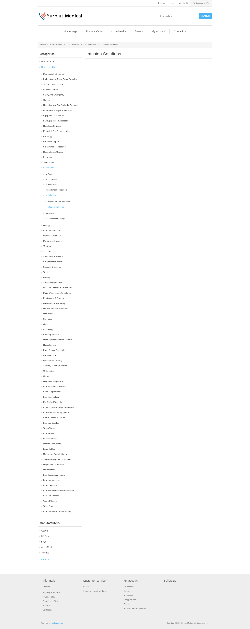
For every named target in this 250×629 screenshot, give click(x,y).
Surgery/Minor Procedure (54, 147)
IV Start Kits (50, 184)
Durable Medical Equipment (56, 308)
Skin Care (47, 319)
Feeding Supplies (51, 334)
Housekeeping (49, 345)
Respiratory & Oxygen (53, 152)
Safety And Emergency (53, 95)
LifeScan (45, 536)
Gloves (46, 100)
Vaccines (47, 251)
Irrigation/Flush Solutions (59, 201)
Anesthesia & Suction (53, 256)
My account (158, 31)
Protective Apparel (51, 141)
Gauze (46, 376)
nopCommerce (57, 623)
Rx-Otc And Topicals (52, 402)
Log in (172, 3)
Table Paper (48, 506)
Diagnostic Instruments (53, 74)
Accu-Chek (47, 547)
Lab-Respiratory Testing (54, 475)
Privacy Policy (49, 597)
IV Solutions (50, 195)
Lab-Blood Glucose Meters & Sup (58, 490)
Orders (127, 591)
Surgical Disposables (52, 282)
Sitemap (46, 587)
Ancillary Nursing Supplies (55, 366)
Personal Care (49, 355)
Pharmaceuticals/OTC (53, 236)
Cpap (45, 324)
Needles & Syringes (52, 126)
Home (43, 44)
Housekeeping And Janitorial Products (60, 105)
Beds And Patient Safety (54, 303)
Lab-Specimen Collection (54, 386)
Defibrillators (49, 470)
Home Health (118, 31)
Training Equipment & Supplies (57, 459)
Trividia (45, 552)
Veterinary (48, 246)
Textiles (46, 272)
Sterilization (48, 162)
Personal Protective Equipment (57, 288)
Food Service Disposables (55, 350)
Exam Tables (49, 449)
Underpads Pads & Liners (55, 454)
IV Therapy (48, 329)
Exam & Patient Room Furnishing (58, 407)
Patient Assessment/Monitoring (57, 293)
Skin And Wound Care (53, 84)
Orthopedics (48, 371)
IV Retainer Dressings (55, 219)
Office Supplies (50, 438)
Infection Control (50, 89)
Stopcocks (50, 213)
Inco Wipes (48, 314)
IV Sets (48, 174)
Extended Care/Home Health (56, 131)
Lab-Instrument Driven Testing (57, 511)
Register (161, 3)
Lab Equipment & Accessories (56, 121)
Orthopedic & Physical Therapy (57, 110)
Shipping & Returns (51, 592)
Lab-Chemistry (50, 485)
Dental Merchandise (52, 241)
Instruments (48, 157)
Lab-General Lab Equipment (56, 412)
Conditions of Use (51, 601)
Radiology (47, 136)
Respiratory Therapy (52, 360)
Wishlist (127, 604)
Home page (70, 31)
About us (47, 605)
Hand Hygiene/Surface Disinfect (57, 340)
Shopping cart (130, 600)
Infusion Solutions (56, 207)
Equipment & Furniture (53, 115)
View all (45, 559)
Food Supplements (52, 392)
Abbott (44, 530)
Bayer (44, 541)
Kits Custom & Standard (54, 298)
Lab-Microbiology (51, 397)
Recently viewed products (94, 591)
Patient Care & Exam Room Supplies (60, 79)
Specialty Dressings (52, 267)
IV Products (48, 167)
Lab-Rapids (48, 433)
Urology (46, 225)
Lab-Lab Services (51, 496)
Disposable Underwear (53, 464)
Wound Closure (50, 501)
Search (139, 31)
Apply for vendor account (135, 608)
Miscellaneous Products (56, 190)
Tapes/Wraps (49, 428)
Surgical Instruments (52, 262)
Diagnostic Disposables (54, 381)
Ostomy (46, 277)
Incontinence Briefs (52, 444)
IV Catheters (51, 179)
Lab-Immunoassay (51, 480)
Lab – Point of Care (52, 230)
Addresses (128, 595)
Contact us (180, 31)
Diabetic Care (94, 31)
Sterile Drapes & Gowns (54, 418)
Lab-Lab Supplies (51, 423)
